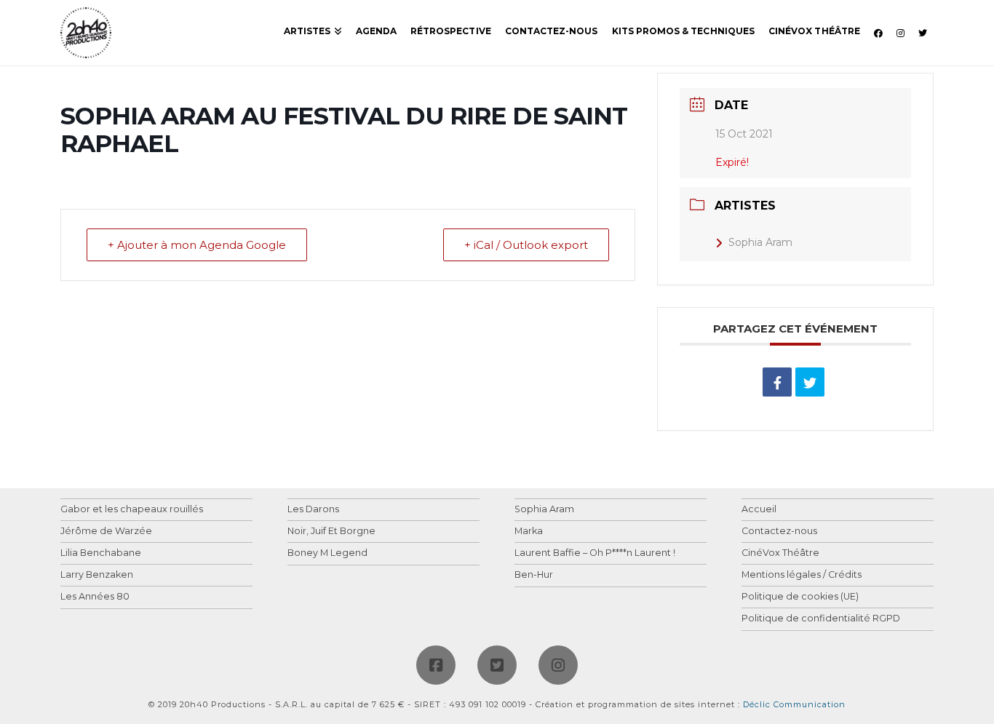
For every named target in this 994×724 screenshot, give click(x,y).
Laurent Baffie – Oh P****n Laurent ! (594, 553)
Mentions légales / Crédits (801, 575)
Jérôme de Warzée (106, 531)
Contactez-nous (779, 531)
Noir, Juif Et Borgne (331, 531)
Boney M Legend (327, 553)
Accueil (758, 509)
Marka (528, 531)
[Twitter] (497, 665)
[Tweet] (809, 382)
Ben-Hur (533, 575)
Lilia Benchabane (100, 553)
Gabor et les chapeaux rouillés (131, 509)
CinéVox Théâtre (780, 553)
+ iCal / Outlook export (526, 245)
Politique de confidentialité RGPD (820, 619)
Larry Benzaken (96, 575)
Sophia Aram (760, 242)
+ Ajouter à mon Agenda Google (197, 245)
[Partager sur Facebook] (777, 382)
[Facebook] (436, 665)
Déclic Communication (794, 704)
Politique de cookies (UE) (800, 597)
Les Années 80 (95, 597)
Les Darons (313, 509)
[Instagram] (558, 665)
